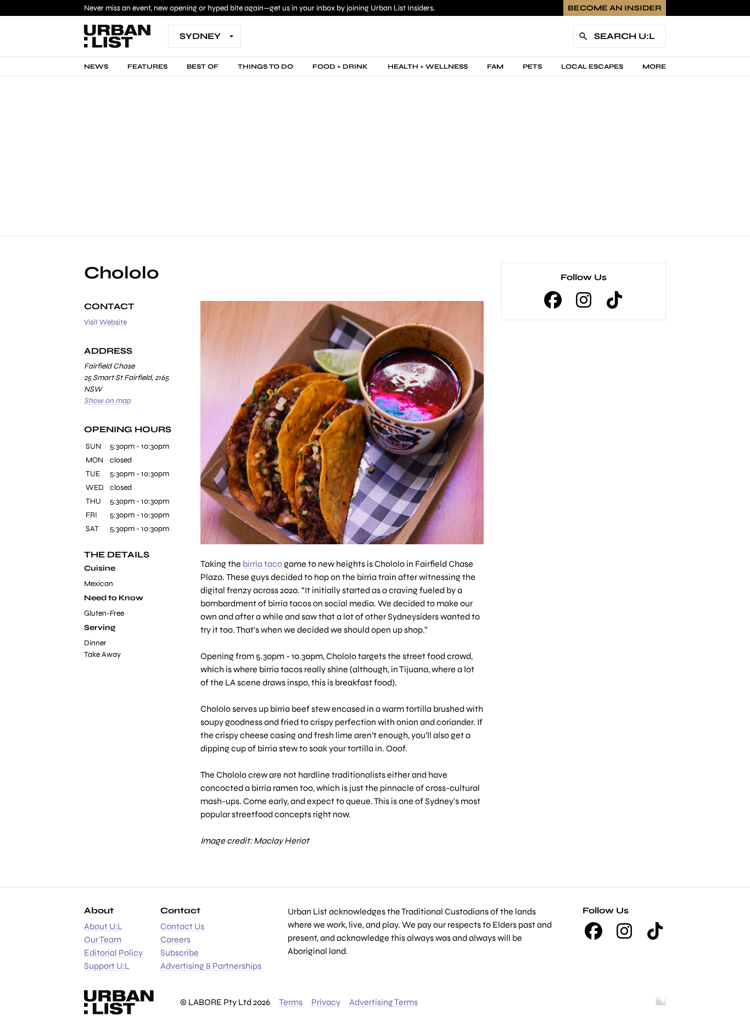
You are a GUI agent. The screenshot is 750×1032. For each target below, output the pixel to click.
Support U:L (107, 966)
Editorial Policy (113, 952)
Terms (291, 1002)
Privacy (325, 1002)
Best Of (203, 66)
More (654, 66)
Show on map (107, 400)
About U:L (103, 926)
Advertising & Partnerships (210, 966)
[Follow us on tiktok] (614, 300)
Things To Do (265, 66)
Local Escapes (592, 66)
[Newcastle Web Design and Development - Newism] (661, 1002)
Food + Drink (340, 66)
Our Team (102, 939)
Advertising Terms (383, 1002)
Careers (175, 939)
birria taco (262, 564)
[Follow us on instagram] (584, 300)
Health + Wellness (428, 66)
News (96, 66)
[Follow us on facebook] (553, 300)
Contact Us (182, 926)
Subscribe (179, 952)
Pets (532, 66)
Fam (495, 66)
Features (147, 66)
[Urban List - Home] (117, 36)
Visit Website (105, 322)
